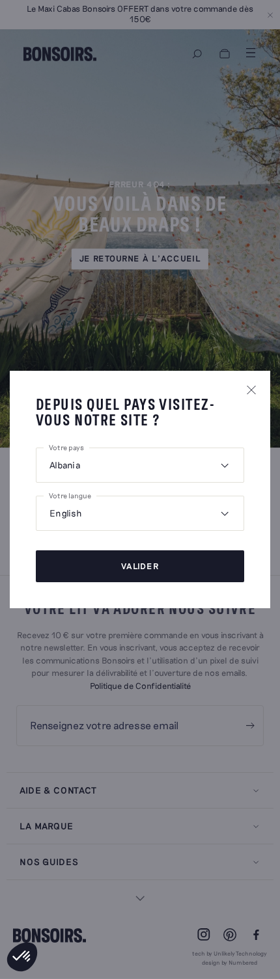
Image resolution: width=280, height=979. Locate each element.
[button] (22, 956)
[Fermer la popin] (251, 390)
